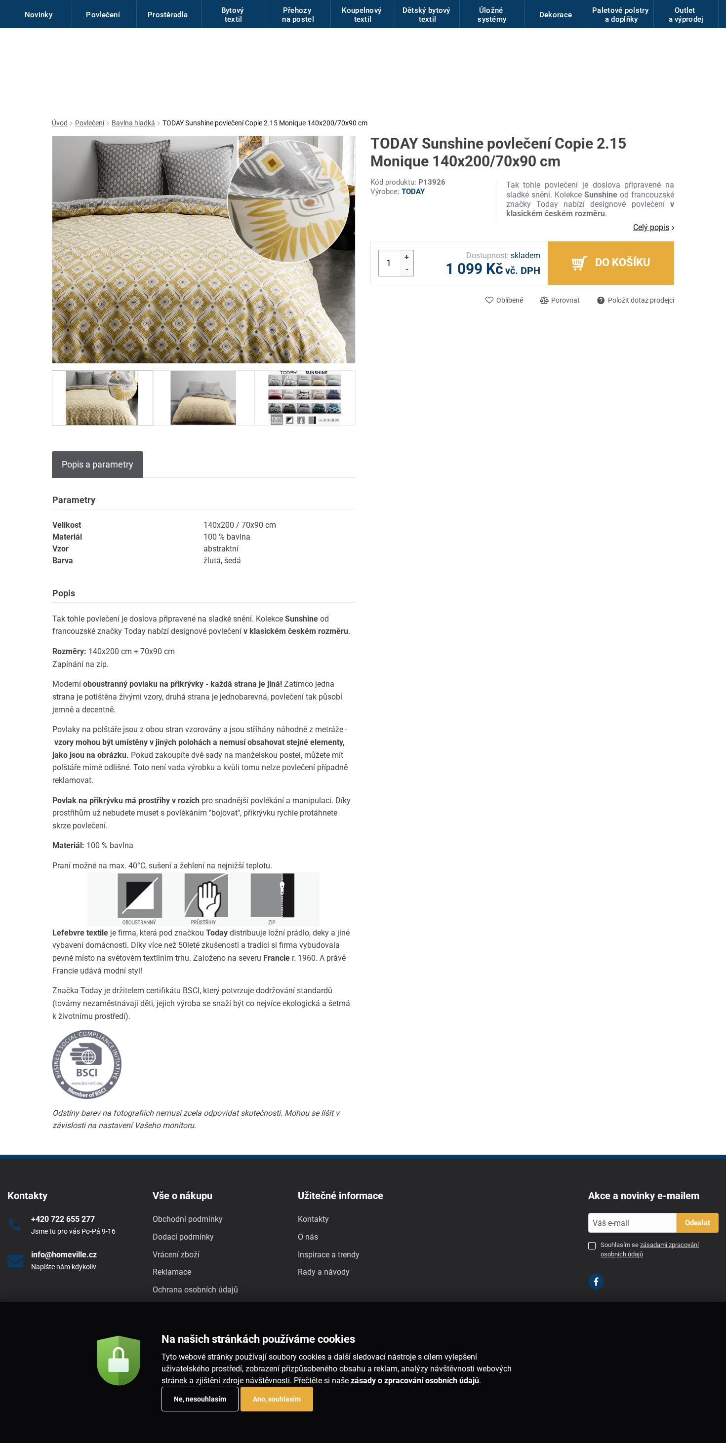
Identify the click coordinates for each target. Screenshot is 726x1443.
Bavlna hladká (133, 123)
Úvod (60, 123)
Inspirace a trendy (329, 1254)
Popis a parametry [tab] (97, 464)
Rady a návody (324, 1272)
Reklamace (172, 1272)
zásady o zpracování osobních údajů (415, 1380)
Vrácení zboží (176, 1254)
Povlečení (89, 123)
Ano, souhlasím (277, 1399)
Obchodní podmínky (188, 1219)
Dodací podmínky (183, 1237)
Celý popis (651, 227)
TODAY (413, 191)
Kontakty (313, 1219)
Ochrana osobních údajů (195, 1289)
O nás (308, 1237)
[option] (102, 398)
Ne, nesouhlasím (200, 1399)
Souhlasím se (650, 1249)
